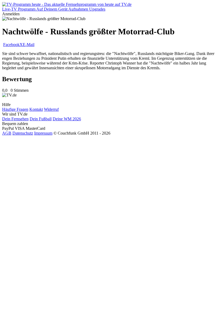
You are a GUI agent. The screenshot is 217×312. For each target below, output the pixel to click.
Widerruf (51, 109)
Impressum (43, 133)
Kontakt (36, 109)
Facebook (11, 44)
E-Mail (28, 44)
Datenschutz (22, 133)
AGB (6, 133)
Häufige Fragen (15, 109)
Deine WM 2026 (67, 119)
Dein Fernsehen (15, 119)
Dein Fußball (41, 119)
